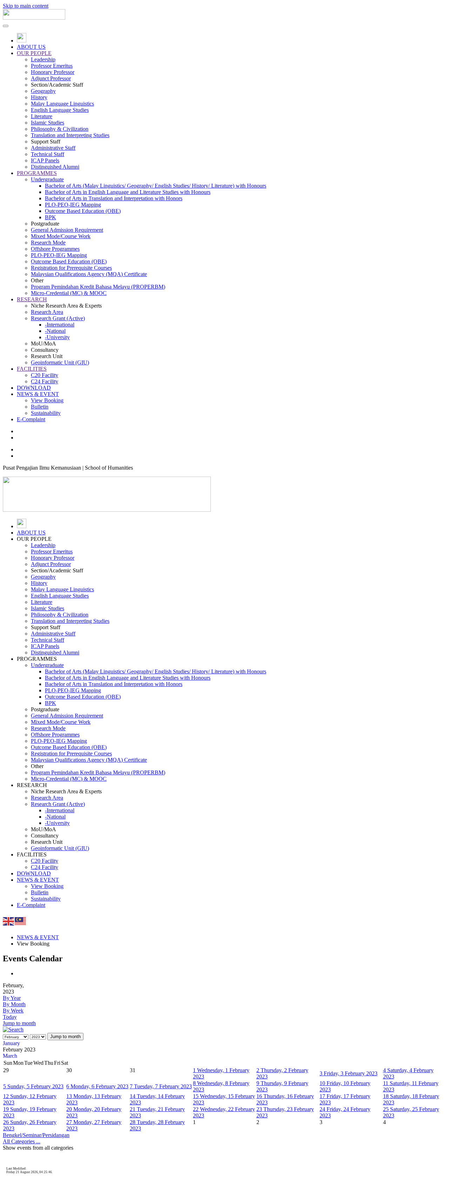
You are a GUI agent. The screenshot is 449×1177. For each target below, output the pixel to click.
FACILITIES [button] (32, 854)
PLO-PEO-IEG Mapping (73, 205)
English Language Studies (60, 110)
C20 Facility (44, 375)
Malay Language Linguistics (62, 104)
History (39, 97)
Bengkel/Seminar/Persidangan (36, 1135)
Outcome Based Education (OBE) (83, 211)
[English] (9, 921)
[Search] (13, 1030)
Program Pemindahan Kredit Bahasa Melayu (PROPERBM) (98, 287)
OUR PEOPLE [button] (34, 539)
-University (57, 337)
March (10, 1056)
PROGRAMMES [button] (37, 659)
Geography (43, 91)
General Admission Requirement (67, 230)
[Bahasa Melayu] (21, 921)
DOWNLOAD (34, 388)
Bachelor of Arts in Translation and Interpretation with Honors (113, 198)
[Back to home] (34, 18)
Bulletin (39, 407)
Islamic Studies (47, 123)
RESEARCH (32, 299)
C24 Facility (44, 381)
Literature (41, 116)
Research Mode (48, 243)
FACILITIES (32, 369)
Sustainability (46, 413)
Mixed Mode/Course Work (61, 236)
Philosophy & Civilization (59, 129)
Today (10, 1017)
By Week (13, 1011)
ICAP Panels (45, 160)
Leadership (43, 59)
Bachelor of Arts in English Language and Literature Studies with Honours (127, 192)
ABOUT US (31, 47)
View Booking (47, 400)
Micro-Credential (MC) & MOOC (69, 293)
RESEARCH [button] (32, 785)
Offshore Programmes (55, 249)
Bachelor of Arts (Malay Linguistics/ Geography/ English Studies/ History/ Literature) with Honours (155, 186)
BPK (50, 217)
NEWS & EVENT (38, 394)
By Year (12, 998)
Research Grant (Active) (58, 318)
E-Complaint (31, 419)
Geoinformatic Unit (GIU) (60, 362)
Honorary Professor (52, 72)
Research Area (47, 312)
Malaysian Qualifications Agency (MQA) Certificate (89, 274)
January (11, 1043)
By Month (14, 1004)
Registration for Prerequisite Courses (71, 268)
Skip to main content (25, 6)
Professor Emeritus (52, 66)
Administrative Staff (53, 148)
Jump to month (19, 1023)
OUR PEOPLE (34, 53)
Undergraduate (47, 179)
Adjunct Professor (51, 78)
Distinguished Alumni (55, 167)
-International (59, 325)
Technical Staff (47, 154)
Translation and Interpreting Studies (70, 135)
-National (55, 331)
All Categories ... (21, 1141)
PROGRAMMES (37, 173)
